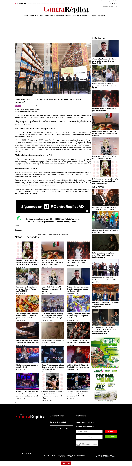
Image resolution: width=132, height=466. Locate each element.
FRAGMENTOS (92, 16)
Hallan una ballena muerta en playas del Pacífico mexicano (46, 3)
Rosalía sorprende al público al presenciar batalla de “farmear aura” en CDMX (26, 289)
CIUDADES (39, 16)
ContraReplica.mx (66, 456)
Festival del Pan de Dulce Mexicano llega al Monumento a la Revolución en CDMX (52, 262)
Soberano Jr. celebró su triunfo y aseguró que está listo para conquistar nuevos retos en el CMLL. (52, 395)
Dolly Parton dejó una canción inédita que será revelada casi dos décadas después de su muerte (27, 262)
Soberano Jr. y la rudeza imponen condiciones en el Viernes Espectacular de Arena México (78, 394)
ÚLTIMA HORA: (21, 3)
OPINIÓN (76, 16)
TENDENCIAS (102, 16)
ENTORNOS (68, 16)
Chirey (39, 234)
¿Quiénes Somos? (108, 6)
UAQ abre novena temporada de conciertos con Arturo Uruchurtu (27, 341)
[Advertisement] (53, 30)
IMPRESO (83, 16)
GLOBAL (52, 16)
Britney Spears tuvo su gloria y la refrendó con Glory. (52, 341)
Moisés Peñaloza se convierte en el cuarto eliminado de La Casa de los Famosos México (52, 367)
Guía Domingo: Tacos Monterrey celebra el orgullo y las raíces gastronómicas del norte (27, 316)
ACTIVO (46, 16)
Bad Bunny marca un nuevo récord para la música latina (76, 261)
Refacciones (56, 234)
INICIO (26, 16)
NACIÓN (31, 16)
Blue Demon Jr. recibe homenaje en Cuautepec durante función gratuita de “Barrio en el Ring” (52, 316)
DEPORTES (60, 16)
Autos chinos (64, 234)
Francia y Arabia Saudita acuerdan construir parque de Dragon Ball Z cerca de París (78, 316)
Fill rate (44, 234)
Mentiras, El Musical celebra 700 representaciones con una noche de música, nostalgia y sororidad (27, 394)
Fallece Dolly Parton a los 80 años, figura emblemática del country (51, 289)
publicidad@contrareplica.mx (105, 456)
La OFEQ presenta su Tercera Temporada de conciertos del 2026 (78, 341)
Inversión (50, 234)
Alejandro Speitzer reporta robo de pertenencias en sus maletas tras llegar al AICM (78, 289)
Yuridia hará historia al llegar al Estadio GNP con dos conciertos (78, 366)
